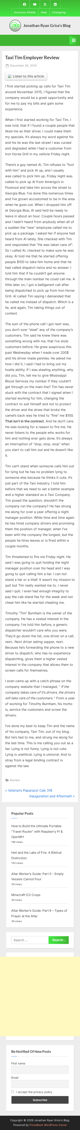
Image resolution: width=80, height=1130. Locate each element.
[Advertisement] (40, 996)
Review (15, 780)
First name (18, 1063)
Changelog (59, 12)
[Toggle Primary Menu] (73, 40)
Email (14, 1077)
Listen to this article (28, 76)
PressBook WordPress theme (48, 1125)
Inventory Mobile (25, 12)
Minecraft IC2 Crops (25, 895)
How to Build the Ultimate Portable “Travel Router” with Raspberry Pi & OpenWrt (37, 831)
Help (44, 12)
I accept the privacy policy (34, 1092)
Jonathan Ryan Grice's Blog (47, 25)
